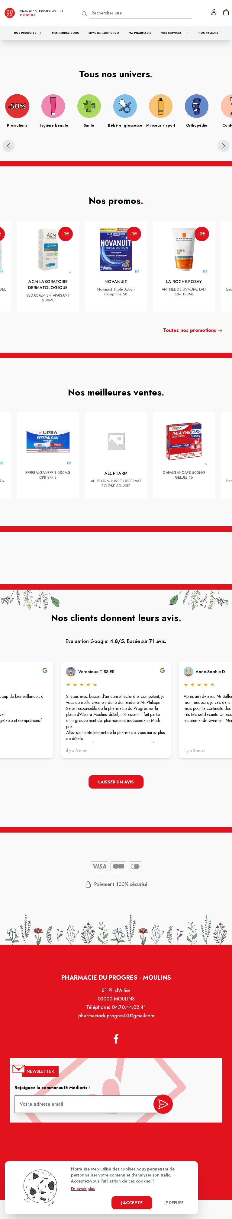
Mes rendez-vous (65, 33)
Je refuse (174, 1203)
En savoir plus (83, 1188)
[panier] (226, 12)
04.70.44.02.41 (129, 1007)
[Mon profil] (214, 12)
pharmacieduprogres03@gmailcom (116, 1015)
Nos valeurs (208, 33)
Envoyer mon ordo (104, 33)
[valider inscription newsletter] (163, 1104)
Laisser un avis (116, 782)
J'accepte (132, 1203)
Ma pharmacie (140, 33)
